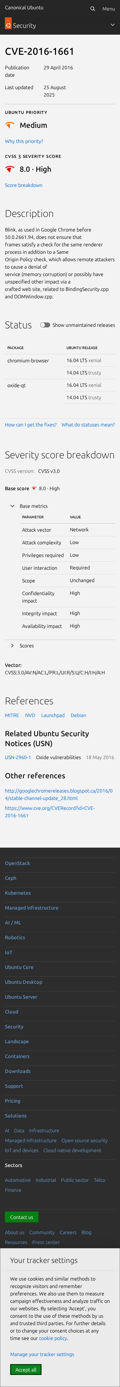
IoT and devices (21, 1150)
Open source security (85, 1140)
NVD (30, 715)
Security (14, 1026)
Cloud (11, 1011)
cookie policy (53, 1338)
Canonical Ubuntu (24, 7)
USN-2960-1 (18, 757)
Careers (68, 1232)
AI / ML (13, 922)
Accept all (25, 1369)
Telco (99, 1180)
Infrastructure (44, 1130)
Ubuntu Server (21, 997)
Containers (17, 1056)
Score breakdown (23, 185)
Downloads (17, 1071)
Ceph (10, 878)
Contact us (21, 1217)
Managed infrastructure (31, 907)
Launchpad (53, 715)
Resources (16, 1242)
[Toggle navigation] (112, 24)
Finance (13, 1190)
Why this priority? (24, 141)
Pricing (12, 1101)
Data (19, 1130)
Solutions (15, 1115)
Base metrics (34, 506)
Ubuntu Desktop (23, 982)
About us (14, 1232)
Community (42, 1232)
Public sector (75, 1180)
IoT (8, 952)
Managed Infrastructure (31, 1140)
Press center (46, 1242)
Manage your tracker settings (42, 1354)
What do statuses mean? (88, 424)
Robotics (15, 937)
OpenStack (17, 863)
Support (14, 1086)
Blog (86, 1232)
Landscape (17, 1041)
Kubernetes (18, 893)
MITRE (12, 715)
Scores (27, 645)
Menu (108, 8)
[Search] (93, 8)
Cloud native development (72, 1150)
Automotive (18, 1180)
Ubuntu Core (19, 967)
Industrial (46, 1180)
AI (7, 1130)
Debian (78, 715)
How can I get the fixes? (31, 424)
